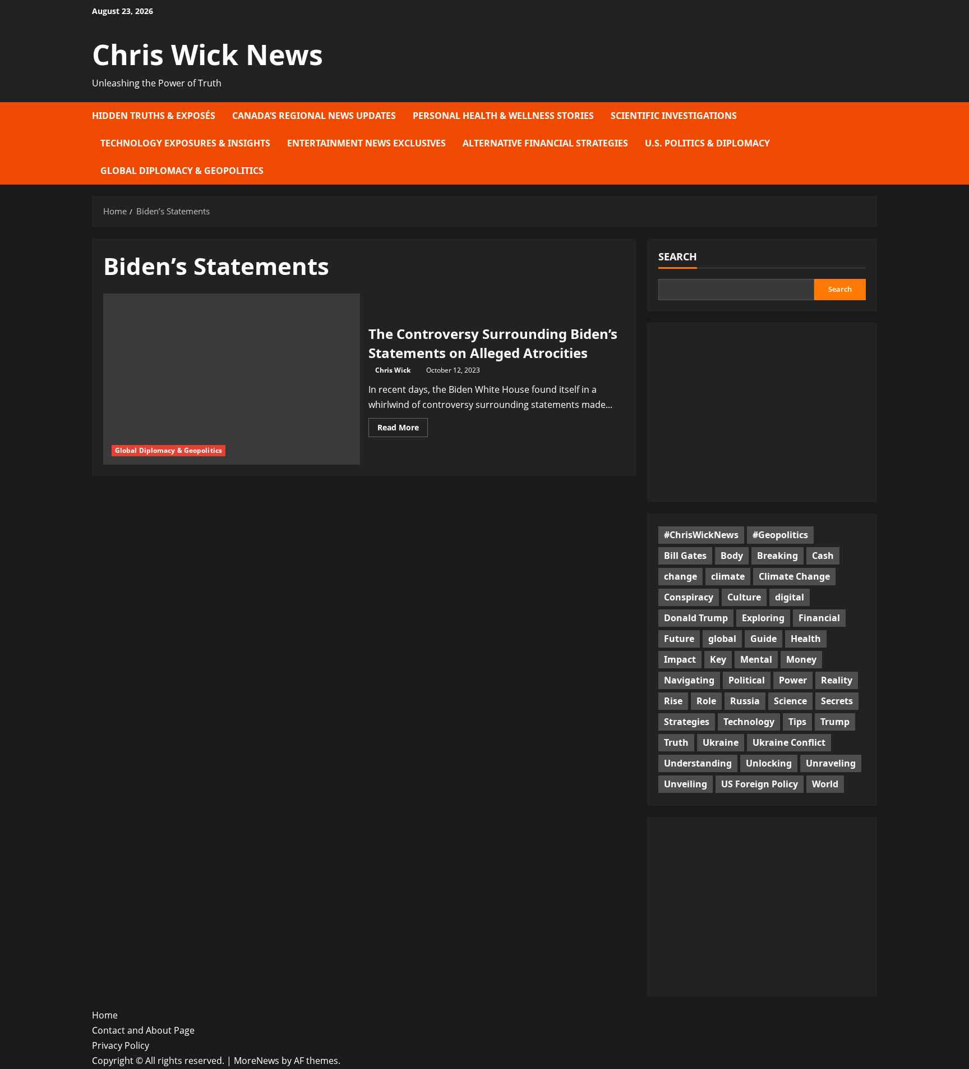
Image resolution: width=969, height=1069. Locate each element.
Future (679, 638)
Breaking (777, 555)
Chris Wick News (207, 54)
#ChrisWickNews (701, 535)
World (825, 784)
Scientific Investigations (674, 115)
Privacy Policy (120, 1045)
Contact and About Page (143, 1030)
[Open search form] (873, 143)
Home (105, 1015)
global (722, 638)
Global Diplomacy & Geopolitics (182, 170)
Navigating (689, 680)
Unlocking (769, 763)
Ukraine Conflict (789, 742)
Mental (756, 659)
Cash (823, 555)
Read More (402, 429)
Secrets (837, 701)
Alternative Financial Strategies (545, 143)
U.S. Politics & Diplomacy (707, 143)
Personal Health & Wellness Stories (503, 115)
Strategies (686, 721)
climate (728, 576)
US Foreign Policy (759, 784)
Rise (673, 701)
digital (789, 597)
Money (801, 659)
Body (732, 555)
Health (806, 638)
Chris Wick (392, 370)
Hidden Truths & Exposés (153, 115)
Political (746, 680)
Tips (797, 721)
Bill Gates (685, 555)
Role (706, 701)
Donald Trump (696, 618)
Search (677, 256)
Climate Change (794, 576)
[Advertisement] (762, 412)
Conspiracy (688, 597)
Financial (819, 618)
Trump (835, 721)
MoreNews (256, 1060)
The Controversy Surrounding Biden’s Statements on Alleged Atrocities (492, 343)
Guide (763, 638)
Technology (748, 721)
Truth (676, 742)
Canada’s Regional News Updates (314, 115)
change (680, 576)
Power (793, 680)
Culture (744, 597)
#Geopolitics (780, 535)
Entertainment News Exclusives (366, 143)
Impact (680, 659)
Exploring (763, 618)
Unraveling (831, 763)
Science (790, 701)
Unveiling (685, 784)
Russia (745, 701)
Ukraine (721, 742)
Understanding (698, 763)
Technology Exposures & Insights (185, 143)
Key (718, 659)
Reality (836, 680)
